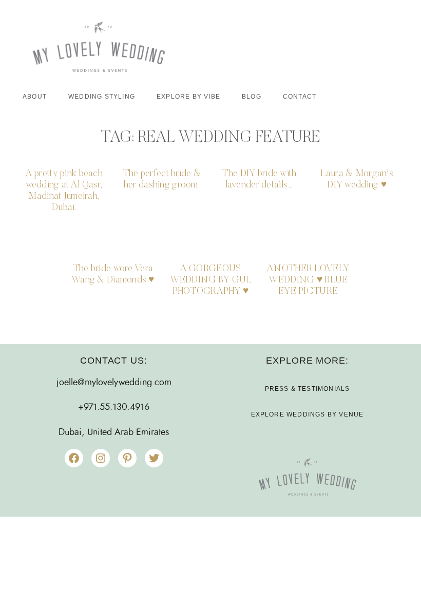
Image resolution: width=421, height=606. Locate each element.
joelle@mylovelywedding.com (113, 382)
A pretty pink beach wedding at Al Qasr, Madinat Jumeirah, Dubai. (64, 191)
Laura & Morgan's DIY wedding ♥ (356, 179)
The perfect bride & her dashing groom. (162, 179)
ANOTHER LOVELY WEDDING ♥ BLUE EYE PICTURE (308, 280)
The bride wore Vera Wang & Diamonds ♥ (113, 274)
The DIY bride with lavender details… (259, 179)
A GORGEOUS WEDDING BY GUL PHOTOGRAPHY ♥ (211, 280)
